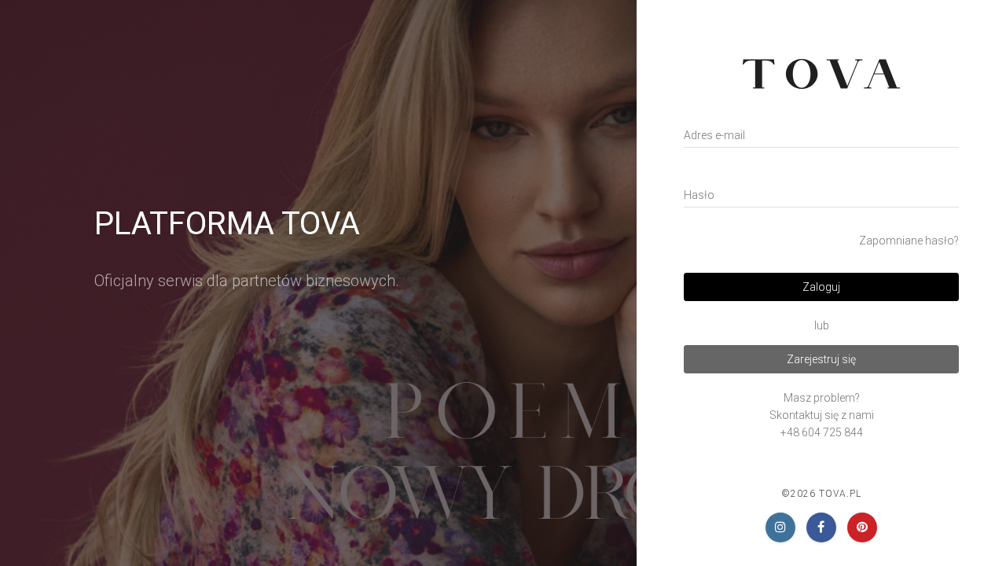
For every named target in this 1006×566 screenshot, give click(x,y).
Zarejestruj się (821, 359)
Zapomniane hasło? (909, 240)
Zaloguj (821, 287)
